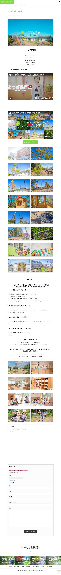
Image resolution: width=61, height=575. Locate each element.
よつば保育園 (30, 50)
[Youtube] (30, 551)
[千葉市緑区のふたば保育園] (7, 2)
